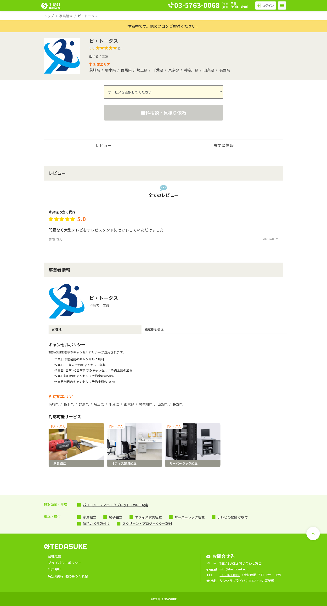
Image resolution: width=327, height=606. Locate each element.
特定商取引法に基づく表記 (68, 576)
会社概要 (54, 556)
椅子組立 (115, 517)
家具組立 (66, 15)
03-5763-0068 (230, 575)
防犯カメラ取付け (96, 523)
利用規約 (54, 569)
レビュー (104, 145)
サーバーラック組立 (190, 517)
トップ (49, 15)
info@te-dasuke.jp (234, 569)
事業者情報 (223, 145)
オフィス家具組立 (148, 517)
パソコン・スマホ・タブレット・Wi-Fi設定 (115, 504)
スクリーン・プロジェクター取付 (147, 523)
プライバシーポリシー (64, 562)
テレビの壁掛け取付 (232, 517)
